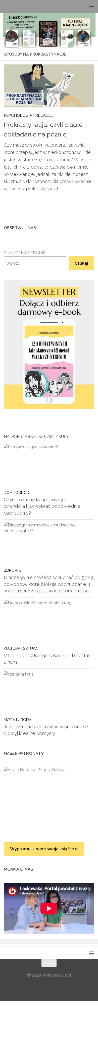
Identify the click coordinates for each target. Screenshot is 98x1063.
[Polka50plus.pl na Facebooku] (67, 228)
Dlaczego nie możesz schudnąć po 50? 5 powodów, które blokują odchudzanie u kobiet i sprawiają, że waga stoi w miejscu (49, 583)
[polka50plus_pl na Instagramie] (75, 228)
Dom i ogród (16, 492)
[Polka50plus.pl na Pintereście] (83, 228)
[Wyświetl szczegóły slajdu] (49, 344)
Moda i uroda (17, 720)
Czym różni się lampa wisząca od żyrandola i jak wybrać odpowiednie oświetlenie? (42, 506)
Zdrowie (13, 570)
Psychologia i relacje (28, 115)
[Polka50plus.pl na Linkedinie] (91, 228)
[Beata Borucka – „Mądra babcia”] (49, 799)
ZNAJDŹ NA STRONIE (25, 252)
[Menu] (91, 6)
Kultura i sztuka (21, 648)
